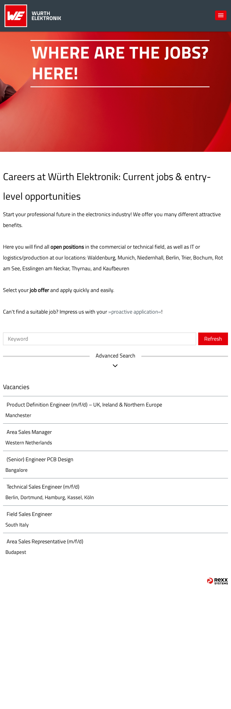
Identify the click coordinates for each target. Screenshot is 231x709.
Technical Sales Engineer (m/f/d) (43, 487)
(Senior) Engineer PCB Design (40, 459)
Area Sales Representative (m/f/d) (45, 541)
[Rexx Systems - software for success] (217, 581)
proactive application (134, 312)
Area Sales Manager (29, 432)
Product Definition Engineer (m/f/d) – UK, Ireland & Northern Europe (84, 405)
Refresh (213, 339)
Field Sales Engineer (29, 514)
